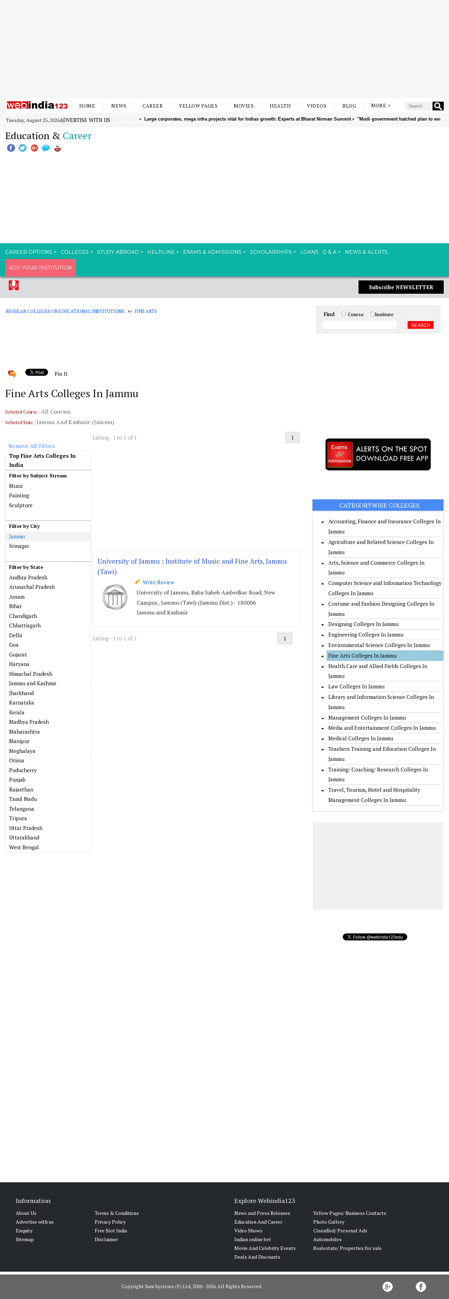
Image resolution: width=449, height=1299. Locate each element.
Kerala (17, 712)
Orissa (16, 760)
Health (280, 105)
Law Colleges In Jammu (356, 686)
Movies (244, 105)
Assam (17, 596)
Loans (309, 252)
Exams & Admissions (212, 252)
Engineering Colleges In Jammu (365, 634)
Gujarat (18, 654)
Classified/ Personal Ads (340, 1230)
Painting (19, 495)
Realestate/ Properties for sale (347, 1248)
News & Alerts (366, 252)
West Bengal (24, 847)
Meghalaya (22, 750)
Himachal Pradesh (30, 673)
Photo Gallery (328, 1221)
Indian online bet (252, 1239)
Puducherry (23, 770)
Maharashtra (24, 731)
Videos (316, 105)
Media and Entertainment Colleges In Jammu (382, 727)
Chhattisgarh (25, 625)
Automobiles (327, 1239)
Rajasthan (21, 789)
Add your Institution (40, 268)
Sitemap (25, 1239)
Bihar (15, 606)
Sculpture (21, 505)
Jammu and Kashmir (32, 683)
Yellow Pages (198, 105)
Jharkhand (21, 692)
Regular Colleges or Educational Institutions (65, 311)
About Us (26, 1213)
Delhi (15, 635)
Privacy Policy (110, 1221)
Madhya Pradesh (29, 721)
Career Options (28, 252)
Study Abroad (118, 252)
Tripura (18, 818)
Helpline (161, 252)
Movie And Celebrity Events (265, 1248)
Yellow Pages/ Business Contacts (349, 1213)
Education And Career (258, 1221)
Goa (14, 644)
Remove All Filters (32, 445)
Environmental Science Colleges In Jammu (379, 644)
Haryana (19, 663)
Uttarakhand (24, 837)
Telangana (21, 808)
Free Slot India (111, 1230)
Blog (349, 105)
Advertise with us (85, 119)
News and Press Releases (262, 1213)
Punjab (17, 779)
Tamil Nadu (23, 798)
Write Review (157, 582)
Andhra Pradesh (28, 577)
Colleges (75, 252)
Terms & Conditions (117, 1213)
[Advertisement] (224, 49)
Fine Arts (145, 311)
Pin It (61, 373)
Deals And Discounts (257, 1256)
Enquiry (24, 1230)
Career (152, 105)
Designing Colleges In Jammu (363, 623)
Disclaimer (106, 1239)
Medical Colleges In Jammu (360, 738)
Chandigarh (23, 615)
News (118, 105)
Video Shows (248, 1230)
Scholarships (271, 252)
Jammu (17, 536)
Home (87, 105)
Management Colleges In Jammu (367, 717)
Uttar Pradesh (25, 827)
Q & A (329, 252)
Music (16, 485)
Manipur (19, 740)
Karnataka (21, 702)
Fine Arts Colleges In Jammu (362, 655)
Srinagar (19, 545)
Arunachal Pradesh (32, 586)
